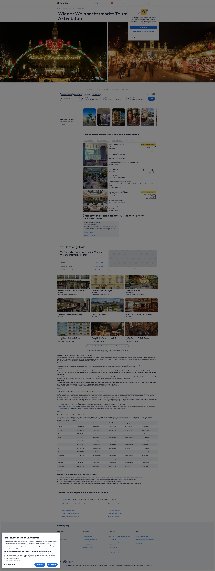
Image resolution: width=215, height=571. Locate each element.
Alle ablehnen (39, 564)
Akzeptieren (52, 564)
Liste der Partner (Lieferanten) (13, 560)
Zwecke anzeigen (9, 564)
